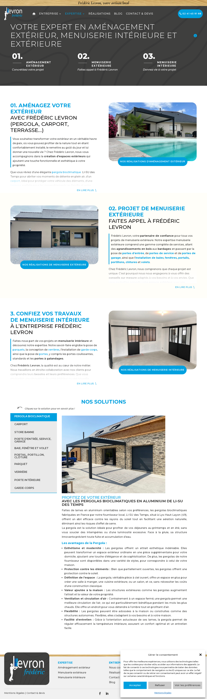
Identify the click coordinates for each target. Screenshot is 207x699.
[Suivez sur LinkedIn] (107, 693)
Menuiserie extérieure (72, 672)
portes (43, 354)
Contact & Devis (139, 13)
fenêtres (171, 257)
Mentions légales (162, 693)
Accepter (135, 685)
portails (183, 257)
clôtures (131, 262)
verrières (54, 349)
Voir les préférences (187, 685)
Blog (118, 13)
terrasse (15, 185)
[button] (200, 654)
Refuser (160, 685)
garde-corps (88, 349)
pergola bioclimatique (66, 172)
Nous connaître (119, 667)
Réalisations (99, 13)
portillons (117, 262)
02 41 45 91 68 (191, 13)
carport (15, 180)
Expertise (73, 13)
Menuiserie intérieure (71, 677)
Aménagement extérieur (74, 667)
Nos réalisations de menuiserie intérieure (152, 369)
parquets (19, 349)
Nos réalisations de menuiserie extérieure (54, 264)
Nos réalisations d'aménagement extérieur (152, 161)
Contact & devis (36, 693)
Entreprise (48, 13)
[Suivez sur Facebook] (100, 693)
